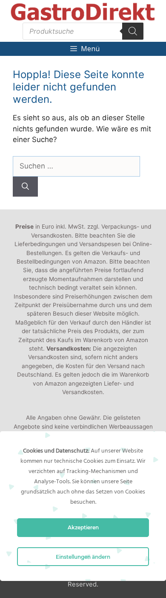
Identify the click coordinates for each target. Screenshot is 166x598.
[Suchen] (25, 187)
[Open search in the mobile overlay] (83, 31)
